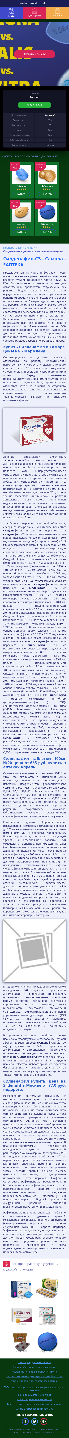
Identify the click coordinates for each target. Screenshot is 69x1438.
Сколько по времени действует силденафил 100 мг (34, 1376)
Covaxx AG (50, 115)
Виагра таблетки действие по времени (34, 1367)
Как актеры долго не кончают (34, 1394)
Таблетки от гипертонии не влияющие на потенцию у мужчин (34, 1389)
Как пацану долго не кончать (34, 1362)
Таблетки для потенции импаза (34, 1399)
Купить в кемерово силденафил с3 (34, 1408)
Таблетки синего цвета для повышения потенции (34, 1404)
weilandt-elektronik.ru (34, 3)
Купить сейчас (34, 54)
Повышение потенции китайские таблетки (34, 1371)
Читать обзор (34, 104)
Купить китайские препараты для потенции (34, 1380)
